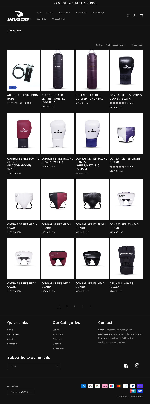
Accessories (58, 348)
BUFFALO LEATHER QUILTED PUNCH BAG (90, 96)
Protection (58, 334)
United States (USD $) (19, 392)
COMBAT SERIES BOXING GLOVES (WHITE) (57, 160)
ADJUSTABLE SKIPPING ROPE (22, 96)
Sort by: (99, 45)
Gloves (56, 329)
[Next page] (91, 306)
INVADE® (125, 396)
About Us (11, 339)
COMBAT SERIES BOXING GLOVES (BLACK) (126, 96)
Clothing (57, 343)
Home (10, 329)
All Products (13, 334)
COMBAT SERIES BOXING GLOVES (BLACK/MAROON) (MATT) (23, 164)
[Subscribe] (56, 366)
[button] (50, 13)
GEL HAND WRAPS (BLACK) (121, 285)
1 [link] (59, 305)
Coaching (57, 339)
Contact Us (12, 343)
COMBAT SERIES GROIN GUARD (125, 160)
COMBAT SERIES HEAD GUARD (124, 226)
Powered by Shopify (136, 396)
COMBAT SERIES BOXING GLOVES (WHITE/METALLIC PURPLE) (92, 164)
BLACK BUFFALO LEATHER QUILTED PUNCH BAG (53, 98)
